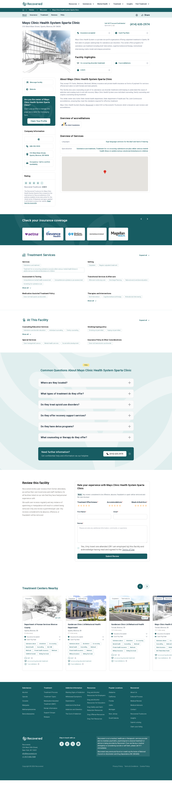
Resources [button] (73, 4)
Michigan (112, 709)
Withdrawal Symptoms (74, 697)
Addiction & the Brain (73, 705)
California (112, 697)
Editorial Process (136, 697)
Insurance (33, 15)
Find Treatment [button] (141, 4)
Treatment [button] (117, 4)
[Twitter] (73, 744)
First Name (81, 512)
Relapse (47, 717)
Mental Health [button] (102, 4)
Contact (133, 709)
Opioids (25, 697)
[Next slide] (147, 219)
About (24, 15)
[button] (111, 25)
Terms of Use (128, 549)
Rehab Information (50, 708)
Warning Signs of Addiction (75, 692)
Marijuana (25, 705)
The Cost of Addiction (73, 714)
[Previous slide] (141, 219)
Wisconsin (43, 10)
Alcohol (25, 692)
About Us (133, 692)
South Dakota (114, 718)
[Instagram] (67, 744)
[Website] (38, 139)
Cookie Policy (145, 766)
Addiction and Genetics (74, 709)
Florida (111, 701)
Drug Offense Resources (96, 714)
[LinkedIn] (78, 744)
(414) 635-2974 (116, 454)
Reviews (54, 15)
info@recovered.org (29, 754)
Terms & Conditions (131, 766)
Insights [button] (130, 4)
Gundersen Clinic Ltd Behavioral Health (127, 624)
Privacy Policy (118, 766)
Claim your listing (136, 727)
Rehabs (31, 10)
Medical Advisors (136, 705)
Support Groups (49, 713)
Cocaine (25, 701)
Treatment (44, 15)
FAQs (62, 15)
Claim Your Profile (39, 121)
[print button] (137, 15)
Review (80, 523)
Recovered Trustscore (138, 714)
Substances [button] (87, 4)
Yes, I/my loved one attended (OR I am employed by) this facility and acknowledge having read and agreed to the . (112, 548)
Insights (133, 718)
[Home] (23, 10)
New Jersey (113, 714)
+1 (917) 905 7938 (29, 757)
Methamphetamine (29, 709)
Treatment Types (50, 697)
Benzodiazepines (28, 714)
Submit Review (112, 556)
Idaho (111, 705)
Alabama (112, 692)
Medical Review (136, 701)
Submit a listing (135, 722)
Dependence (70, 701)
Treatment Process (51, 692)
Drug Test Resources (94, 719)
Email (115, 512)
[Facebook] (61, 744)
